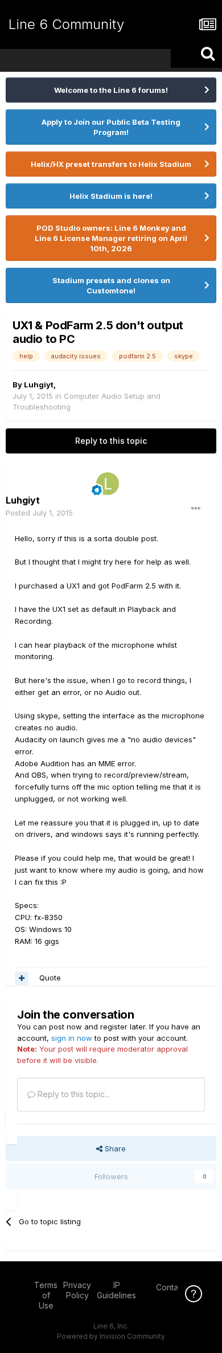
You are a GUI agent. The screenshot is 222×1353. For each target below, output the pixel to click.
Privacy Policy (77, 1290)
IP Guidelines (116, 1290)
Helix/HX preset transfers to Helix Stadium (111, 164)
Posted (39, 512)
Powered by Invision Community (111, 1336)
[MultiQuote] (21, 978)
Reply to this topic (111, 440)
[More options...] (195, 509)
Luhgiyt (39, 384)
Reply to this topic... (72, 1094)
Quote (50, 977)
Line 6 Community (66, 24)
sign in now (71, 1038)
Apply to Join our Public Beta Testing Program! (111, 127)
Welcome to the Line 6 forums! (111, 90)
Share (114, 1148)
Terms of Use (45, 1295)
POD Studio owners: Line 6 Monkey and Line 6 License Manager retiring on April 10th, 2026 (111, 238)
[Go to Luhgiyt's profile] (107, 483)
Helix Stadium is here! (111, 196)
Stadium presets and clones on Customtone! (111, 285)
